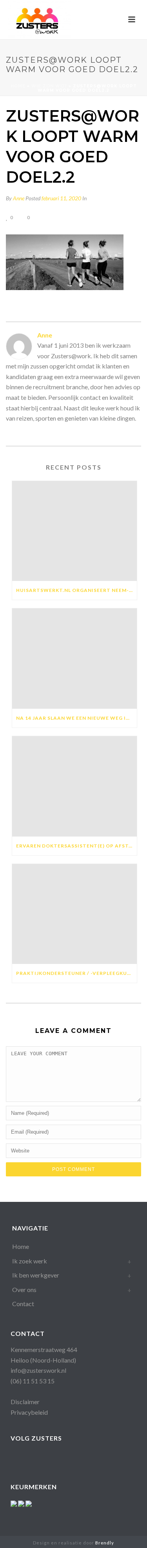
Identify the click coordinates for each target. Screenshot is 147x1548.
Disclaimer (25, 1401)
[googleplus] (31, 1458)
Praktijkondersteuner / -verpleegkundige (76, 973)
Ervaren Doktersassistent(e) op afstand (76, 846)
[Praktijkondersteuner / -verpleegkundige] (74, 914)
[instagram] (62, 1458)
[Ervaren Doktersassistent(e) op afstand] (74, 786)
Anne (18, 198)
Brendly (104, 1542)
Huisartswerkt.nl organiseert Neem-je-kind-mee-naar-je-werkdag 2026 (76, 590)
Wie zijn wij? (49, 86)
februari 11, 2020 (61, 198)
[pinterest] (78, 1458)
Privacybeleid (29, 1412)
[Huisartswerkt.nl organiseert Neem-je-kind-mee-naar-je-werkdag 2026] (74, 531)
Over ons (24, 1289)
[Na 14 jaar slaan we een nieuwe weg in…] (74, 658)
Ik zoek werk (29, 1261)
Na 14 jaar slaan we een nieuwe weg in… (75, 718)
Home (18, 86)
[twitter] (94, 1458)
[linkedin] (47, 1458)
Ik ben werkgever (35, 1275)
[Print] (56, 217)
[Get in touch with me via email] (9, 432)
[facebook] (15, 1458)
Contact (23, 1303)
